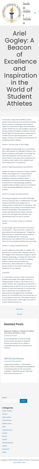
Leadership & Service (7, 430)
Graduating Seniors (7, 423)
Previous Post (19, 309)
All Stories (4, 414)
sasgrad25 (4, 439)
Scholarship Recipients (7, 442)
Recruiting (4, 436)
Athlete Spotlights (6, 417)
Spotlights (4, 445)
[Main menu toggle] (35, 13)
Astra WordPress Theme (19, 462)
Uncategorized (7, 335)
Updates (4, 452)
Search (4, 398)
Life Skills (4, 433)
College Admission (7, 420)
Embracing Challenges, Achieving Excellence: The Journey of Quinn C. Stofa (19, 332)
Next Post (19, 314)
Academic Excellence (7, 410)
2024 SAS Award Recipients (14, 358)
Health (3, 426)
